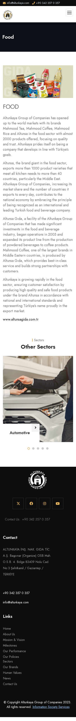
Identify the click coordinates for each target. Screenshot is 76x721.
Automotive (20, 433)
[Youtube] (58, 503)
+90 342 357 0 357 (36, 519)
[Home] (37, 482)
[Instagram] (44, 503)
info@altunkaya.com (16, 602)
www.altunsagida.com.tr (21, 319)
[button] (28, 448)
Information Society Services (51, 707)
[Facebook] (31, 503)
